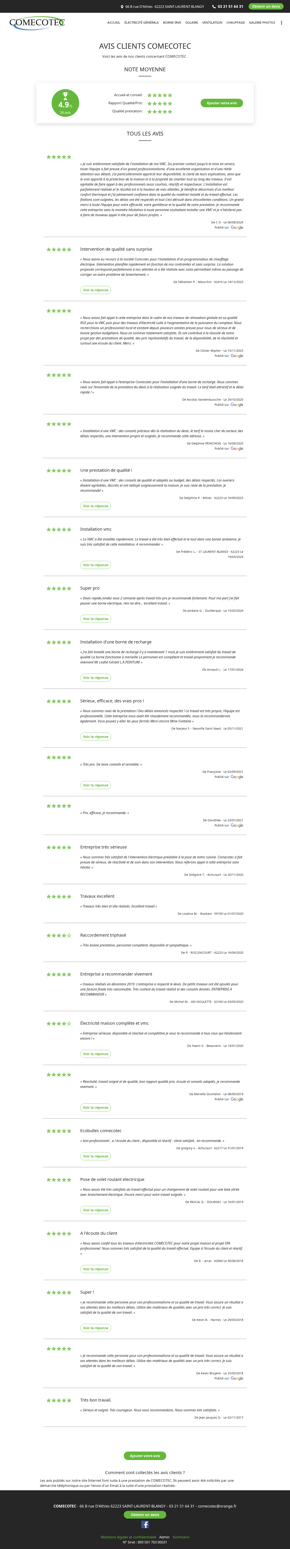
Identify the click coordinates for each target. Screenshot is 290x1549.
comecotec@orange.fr (217, 1506)
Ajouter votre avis (222, 103)
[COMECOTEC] (44, 23)
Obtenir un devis (266, 6)
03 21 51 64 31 (181, 1506)
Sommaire (181, 1537)
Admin (164, 1537)
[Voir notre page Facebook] (145, 1524)
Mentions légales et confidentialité (128, 1537)
